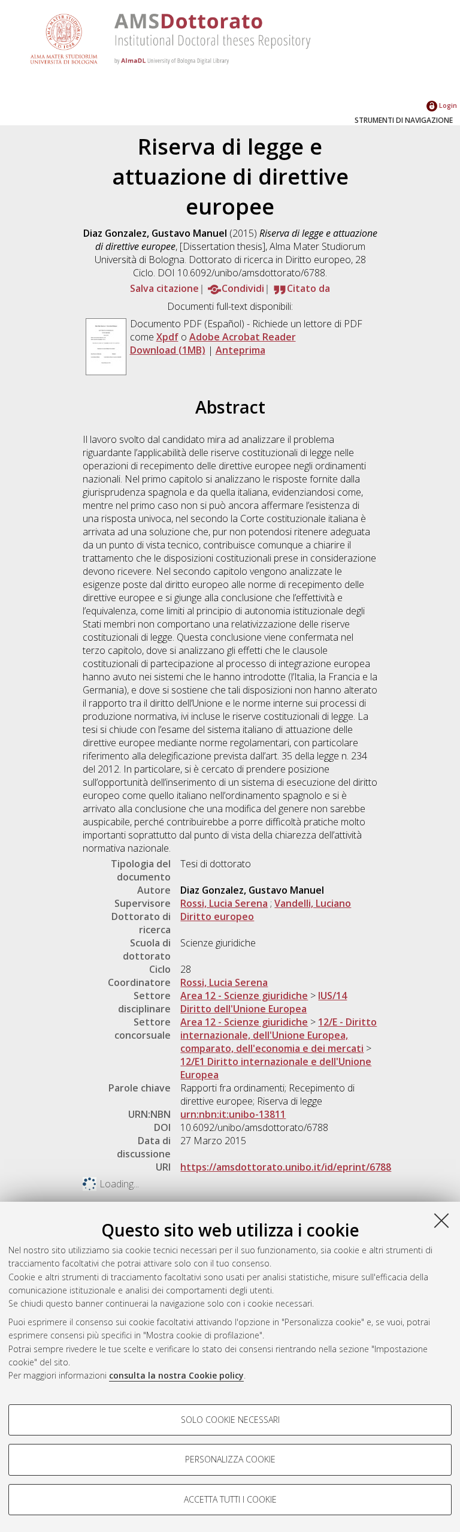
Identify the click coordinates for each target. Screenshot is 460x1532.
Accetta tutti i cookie (230, 1499)
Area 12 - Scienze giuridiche (244, 995)
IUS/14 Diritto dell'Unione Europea (263, 1002)
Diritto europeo (217, 916)
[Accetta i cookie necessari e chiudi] (441, 1220)
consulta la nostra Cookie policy (176, 1375)
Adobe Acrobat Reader (242, 336)
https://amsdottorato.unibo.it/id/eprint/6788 (285, 1167)
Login (447, 105)
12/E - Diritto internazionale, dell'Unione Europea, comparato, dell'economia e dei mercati (278, 1035)
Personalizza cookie (230, 1459)
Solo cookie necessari (230, 1419)
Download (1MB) (167, 350)
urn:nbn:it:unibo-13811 (233, 1114)
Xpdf (167, 336)
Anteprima (240, 350)
